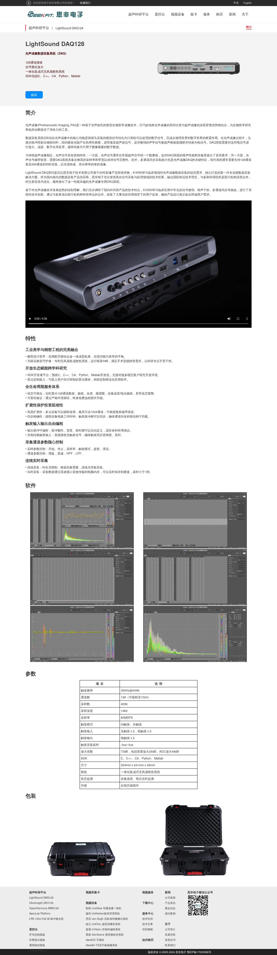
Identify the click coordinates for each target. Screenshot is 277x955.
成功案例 (170, 913)
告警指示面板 (37, 940)
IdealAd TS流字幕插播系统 (101, 945)
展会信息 (170, 908)
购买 (219, 14)
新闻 (232, 14)
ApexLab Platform (40, 913)
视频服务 (148, 892)
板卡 (194, 14)
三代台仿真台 (37, 950)
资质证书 (170, 940)
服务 (206, 14)
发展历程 (170, 934)
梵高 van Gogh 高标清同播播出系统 (107, 918)
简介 (249, 27)
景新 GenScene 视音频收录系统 (105, 934)
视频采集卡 (93, 892)
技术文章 (147, 924)
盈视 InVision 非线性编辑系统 (103, 929)
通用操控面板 (37, 945)
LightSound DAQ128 (41, 897)
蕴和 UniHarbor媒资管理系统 (103, 913)
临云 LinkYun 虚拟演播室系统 (103, 924)
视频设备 (177, 14)
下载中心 (148, 903)
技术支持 (147, 918)
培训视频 (147, 929)
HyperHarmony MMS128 (44, 908)
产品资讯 (170, 903)
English (247, 3)
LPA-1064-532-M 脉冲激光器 (46, 918)
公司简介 (170, 929)
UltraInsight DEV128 (41, 903)
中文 (236, 3)
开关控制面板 (37, 934)
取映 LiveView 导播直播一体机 (103, 908)
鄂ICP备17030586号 (199, 952)
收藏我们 (85, 3)
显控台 (160, 14)
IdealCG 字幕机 (95, 940)
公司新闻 (170, 897)
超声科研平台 (138, 14)
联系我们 (170, 945)
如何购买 (148, 940)
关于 (245, 14)
